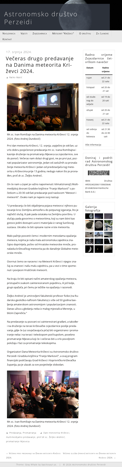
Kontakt (7, 39)
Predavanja (15, 432)
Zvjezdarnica (40, 33)
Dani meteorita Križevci (56, 432)
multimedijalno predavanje (20, 437)
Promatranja (29, 432)
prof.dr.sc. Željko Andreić (51, 437)
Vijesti (24, 33)
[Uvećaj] (108, 171)
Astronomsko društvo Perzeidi (41, 18)
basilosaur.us (49, 464)
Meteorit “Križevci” (63, 33)
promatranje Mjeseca (18, 441)
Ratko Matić (15, 77)
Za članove (102, 33)
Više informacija (93, 144)
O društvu (85, 33)
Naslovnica (9, 33)
